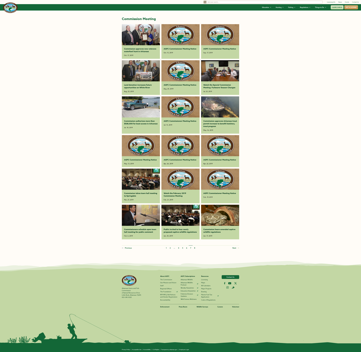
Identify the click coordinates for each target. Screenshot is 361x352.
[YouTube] (229, 283)
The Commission (166, 280)
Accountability (165, 300)
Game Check (337, 7)
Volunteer (235, 307)
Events (347, 2)
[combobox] (263, 2)
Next (234, 248)
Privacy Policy (126, 349)
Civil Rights (156, 349)
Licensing (204, 280)
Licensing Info (331, 2)
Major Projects (206, 289)
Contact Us (355, 2)
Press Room (183, 307)
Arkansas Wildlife (187, 280)
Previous (128, 248)
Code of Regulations (208, 300)
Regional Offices (166, 289)
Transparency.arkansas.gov (169, 349)
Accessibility (147, 349)
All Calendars (205, 286)
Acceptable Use (136, 349)
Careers (220, 307)
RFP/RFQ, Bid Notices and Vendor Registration (168, 296)
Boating (204, 292)
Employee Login (184, 349)
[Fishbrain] (233, 287)
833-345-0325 (127, 297)
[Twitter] (235, 283)
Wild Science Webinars (189, 299)
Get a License (351, 7)
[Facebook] (224, 283)
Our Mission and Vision (168, 283)
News (340, 2)
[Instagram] (227, 287)
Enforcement (165, 307)
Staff (162, 286)
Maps (203, 283)
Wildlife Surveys (202, 307)
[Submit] (205, 2)
